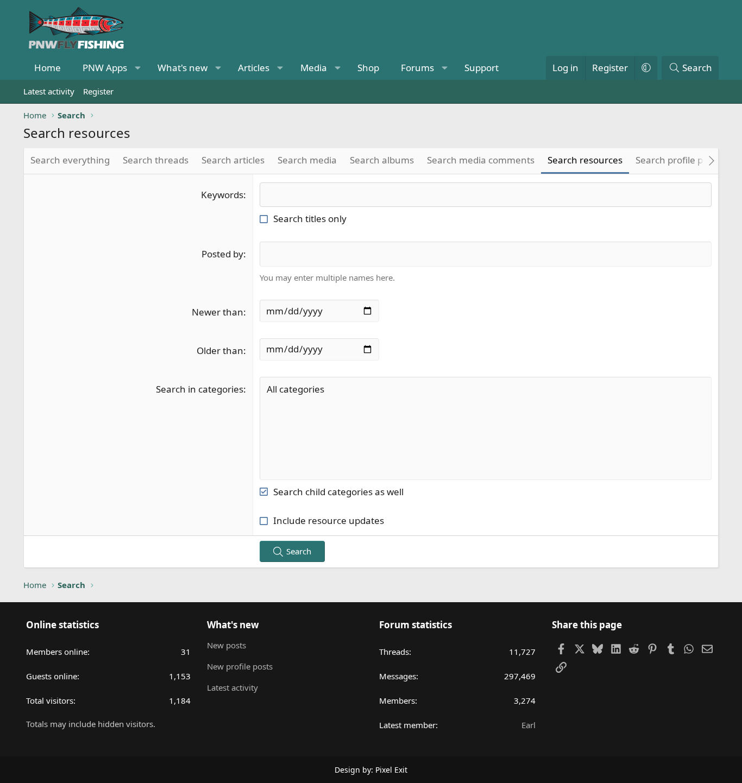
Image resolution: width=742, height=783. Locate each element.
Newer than (217, 312)
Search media (307, 160)
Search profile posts (678, 160)
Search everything (70, 160)
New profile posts (240, 666)
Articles (253, 67)
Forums (417, 67)
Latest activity (48, 91)
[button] (138, 68)
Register (98, 91)
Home (47, 67)
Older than (220, 350)
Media (313, 67)
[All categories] (486, 389)
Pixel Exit (391, 770)
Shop (368, 67)
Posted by (222, 254)
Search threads (155, 160)
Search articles (233, 160)
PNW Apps (105, 67)
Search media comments (481, 160)
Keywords (222, 194)
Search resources (585, 160)
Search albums (382, 160)
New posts (226, 645)
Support (481, 67)
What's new (182, 67)
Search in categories (199, 389)
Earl (528, 724)
